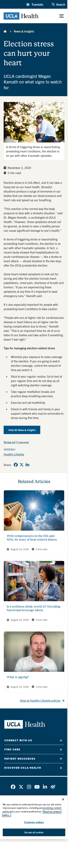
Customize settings (34, 822)
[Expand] (61, 740)
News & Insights (24, 31)
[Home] (5, 31)
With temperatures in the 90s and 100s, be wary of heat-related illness (32, 537)
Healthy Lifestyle (14, 454)
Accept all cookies (34, 832)
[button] (34, 4)
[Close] (63, 799)
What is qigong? (18, 677)
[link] (15, 464)
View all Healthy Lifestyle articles (40, 700)
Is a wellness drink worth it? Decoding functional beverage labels (33, 608)
